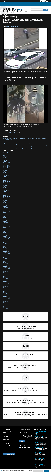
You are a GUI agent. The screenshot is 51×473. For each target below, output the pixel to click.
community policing (40, 139)
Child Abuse (22, 139)
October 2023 (6, 195)
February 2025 (6, 175)
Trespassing (23, 148)
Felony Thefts (7, 142)
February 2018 (6, 280)
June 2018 (5, 275)
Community (35, 139)
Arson (27, 138)
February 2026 (6, 160)
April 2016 (5, 307)
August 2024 (5, 182)
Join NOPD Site (26, 1)
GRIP (35, 142)
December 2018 (6, 267)
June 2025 (5, 170)
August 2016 (5, 302)
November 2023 (6, 193)
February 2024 (6, 190)
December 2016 (6, 297)
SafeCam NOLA (42, 145)
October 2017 (6, 285)
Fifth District (11, 142)
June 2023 (5, 200)
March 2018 (5, 278)
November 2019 (6, 253)
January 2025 (6, 176)
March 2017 (5, 293)
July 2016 (5, 303)
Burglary (4, 139)
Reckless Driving (25, 145)
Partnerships (28, 144)
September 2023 (6, 196)
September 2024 (6, 181)
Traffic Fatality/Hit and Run (10, 148)
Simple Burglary (34, 146)
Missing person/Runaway (31, 143)
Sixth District (5, 147)
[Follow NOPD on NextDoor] (20, 447)
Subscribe (21, 441)
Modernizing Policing (38, 143)
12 (17, 132)
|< (3, 132)
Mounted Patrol (44, 143)
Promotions (16, 145)
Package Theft (21, 144)
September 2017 (6, 286)
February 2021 (6, 235)
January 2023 (6, 206)
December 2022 (6, 207)
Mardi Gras (25, 143)
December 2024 (6, 177)
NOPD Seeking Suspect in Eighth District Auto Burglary (24, 78)
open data (17, 144)
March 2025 (5, 173)
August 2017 (5, 287)
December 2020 (6, 237)
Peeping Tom (32, 144)
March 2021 (5, 233)
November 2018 (6, 268)
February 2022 (6, 220)
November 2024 (6, 178)
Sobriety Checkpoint (11, 147)
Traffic (33, 147)
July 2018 (5, 273)
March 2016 (5, 308)
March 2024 (5, 188)
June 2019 (5, 260)
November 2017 (6, 283)
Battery (44, 138)
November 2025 (6, 164)
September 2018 (6, 271)
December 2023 (6, 192)
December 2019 (6, 252)
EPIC (3, 142)
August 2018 (5, 272)
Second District (7, 146)
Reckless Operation (31, 145)
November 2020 (6, 238)
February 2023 (6, 205)
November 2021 (6, 223)
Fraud (25, 142)
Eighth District (15, 26)
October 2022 (6, 210)
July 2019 (5, 258)
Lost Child (22, 143)
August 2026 (5, 152)
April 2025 (5, 172)
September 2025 (6, 166)
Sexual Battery (27, 146)
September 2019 (6, 256)
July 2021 (5, 228)
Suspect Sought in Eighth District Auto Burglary (23, 21)
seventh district (16, 146)
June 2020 (5, 245)
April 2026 (5, 157)
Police (4, 145)
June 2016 (5, 304)
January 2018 (5, 281)
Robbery (39, 145)
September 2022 (6, 211)
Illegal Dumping (7, 143)
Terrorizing (19, 147)
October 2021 (6, 225)
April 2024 (5, 187)
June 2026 (5, 155)
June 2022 (5, 215)
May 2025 (5, 171)
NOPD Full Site (19, 1)
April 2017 (5, 292)
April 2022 (5, 217)
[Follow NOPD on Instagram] (45, 1)
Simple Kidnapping (39, 146)
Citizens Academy (26, 139)
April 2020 (5, 247)
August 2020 (6, 242)
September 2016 (6, 301)
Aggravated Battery (12, 138)
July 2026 (5, 154)
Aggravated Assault (6, 138)
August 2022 (5, 212)
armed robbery (23, 138)
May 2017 (5, 291)
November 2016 (6, 298)
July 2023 (5, 198)
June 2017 (5, 290)
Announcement (17, 138)
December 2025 (6, 162)
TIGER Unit (30, 147)
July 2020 (5, 243)
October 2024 (6, 180)
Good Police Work (30, 142)
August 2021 (5, 227)
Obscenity (14, 144)
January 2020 (6, 251)
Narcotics (4, 144)
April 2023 (5, 202)
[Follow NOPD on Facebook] (41, 1)
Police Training (7, 145)
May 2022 (5, 216)
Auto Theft (41, 138)
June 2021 (5, 230)
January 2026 (6, 161)
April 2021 (5, 232)
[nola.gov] (9, 1)
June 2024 (5, 185)
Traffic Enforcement (41, 147)
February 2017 (6, 295)
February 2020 (6, 250)
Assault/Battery (31, 138)
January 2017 (5, 296)
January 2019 (5, 266)
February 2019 (6, 265)
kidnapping (18, 143)
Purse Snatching (20, 145)
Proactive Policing (12, 145)
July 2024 (5, 183)
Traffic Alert (36, 147)
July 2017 (5, 288)
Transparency (19, 148)
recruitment (35, 145)
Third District (25, 147)
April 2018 (5, 277)
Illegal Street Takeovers (13, 143)
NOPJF (12, 144)
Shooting (30, 146)
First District (16, 142)
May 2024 (5, 186)
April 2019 (5, 262)
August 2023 (5, 197)
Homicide (41, 142)
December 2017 (6, 282)
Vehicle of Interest (27, 148)
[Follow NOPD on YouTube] (47, 1)
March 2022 (5, 218)
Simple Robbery (45, 146)
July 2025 (5, 168)
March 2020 (5, 248)
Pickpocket (46, 144)
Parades (25, 144)
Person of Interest (36, 144)
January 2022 (5, 221)
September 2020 (6, 241)
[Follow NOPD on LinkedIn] (27, 447)
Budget (46, 138)
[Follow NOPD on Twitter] (43, 1)
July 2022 (5, 213)
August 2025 (5, 167)
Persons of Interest (41, 144)
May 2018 (5, 276)
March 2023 (5, 203)
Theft (22, 147)
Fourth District (21, 142)
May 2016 (5, 306)
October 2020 (6, 240)
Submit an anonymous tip (9, 454)
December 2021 (6, 222)
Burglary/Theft (9, 26)
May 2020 (5, 246)
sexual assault (22, 146)
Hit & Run (38, 142)
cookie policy (10, 471)
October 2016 (6, 300)
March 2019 (5, 263)
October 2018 (6, 270)
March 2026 (5, 159)
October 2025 (6, 165)
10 (14, 132)
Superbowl (15, 147)
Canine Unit (18, 139)
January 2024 (6, 191)
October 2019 (6, 255)
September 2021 (6, 226)
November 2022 (6, 208)
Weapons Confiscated (33, 148)
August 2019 (5, 257)
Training (15, 148)
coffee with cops (31, 139)
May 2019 (5, 261)
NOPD (12, 8)
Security (12, 146)
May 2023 (5, 201)
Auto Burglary (37, 138)
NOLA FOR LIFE (8, 144)
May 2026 (5, 156)
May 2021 (5, 231)
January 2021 (5, 236)
